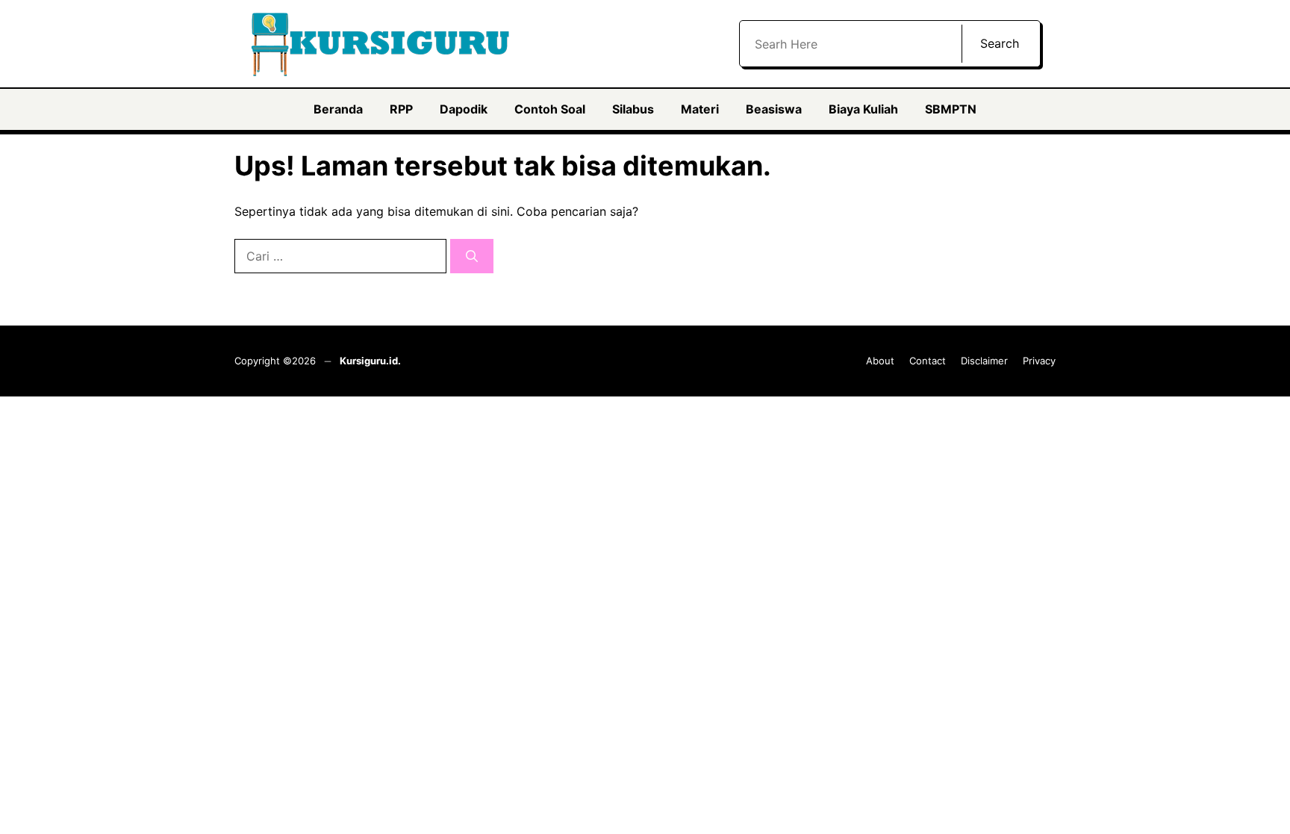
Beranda (338, 109)
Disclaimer (984, 361)
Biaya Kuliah (863, 109)
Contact (927, 361)
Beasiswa (774, 109)
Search (999, 43)
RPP (401, 109)
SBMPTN (950, 109)
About (880, 361)
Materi (700, 109)
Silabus (633, 109)
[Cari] (471, 256)
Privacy (1039, 361)
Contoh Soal (549, 109)
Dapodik (463, 109)
